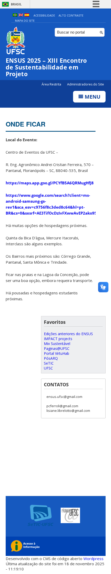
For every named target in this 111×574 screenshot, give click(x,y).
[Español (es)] (27, 15)
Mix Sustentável (57, 343)
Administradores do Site (85, 84)
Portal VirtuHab (56, 353)
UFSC (48, 368)
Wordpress (93, 558)
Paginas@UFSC (56, 348)
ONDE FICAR (25, 124)
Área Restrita (52, 84)
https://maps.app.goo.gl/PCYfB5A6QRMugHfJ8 (50, 182)
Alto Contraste (71, 15)
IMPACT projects (58, 338)
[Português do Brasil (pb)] (15, 15)
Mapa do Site (25, 20)
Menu (91, 96)
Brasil (16, 4)
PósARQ (51, 358)
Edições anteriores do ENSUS (68, 333)
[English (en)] (21, 15)
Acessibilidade (44, 15)
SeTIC (49, 363)
